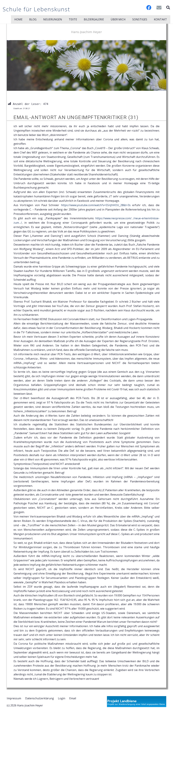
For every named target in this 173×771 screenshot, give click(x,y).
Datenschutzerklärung (39, 698)
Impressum (14, 698)
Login (61, 698)
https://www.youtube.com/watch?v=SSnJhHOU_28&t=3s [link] (96, 205)
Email (72, 698)
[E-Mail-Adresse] (159, 8)
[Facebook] (149, 8)
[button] (168, 7)
